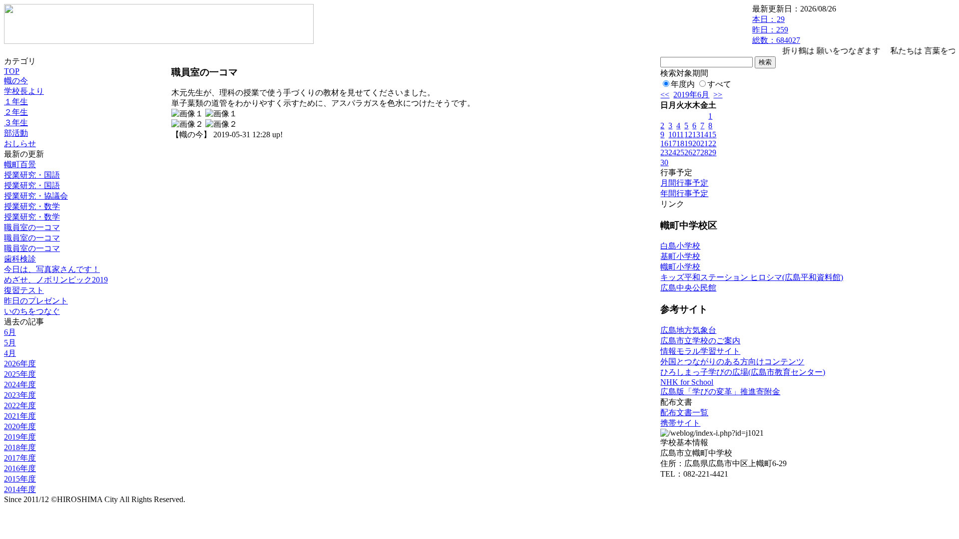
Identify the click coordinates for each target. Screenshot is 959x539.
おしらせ (20, 143)
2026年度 (20, 363)
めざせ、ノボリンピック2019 (56, 279)
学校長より (24, 91)
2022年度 (20, 405)
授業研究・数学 (32, 206)
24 (672, 152)
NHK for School (686, 382)
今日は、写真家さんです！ (52, 269)
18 (680, 143)
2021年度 (20, 416)
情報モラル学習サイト (700, 351)
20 (696, 143)
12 (688, 134)
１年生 (16, 101)
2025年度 (20, 374)
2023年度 (20, 395)
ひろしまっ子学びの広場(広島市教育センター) (742, 372)
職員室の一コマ (32, 227)
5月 (10, 342)
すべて (719, 84)
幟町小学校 (680, 267)
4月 (10, 353)
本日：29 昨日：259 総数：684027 (776, 29)
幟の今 (16, 80)
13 (696, 134)
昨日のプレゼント (36, 300)
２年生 (16, 112)
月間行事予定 (684, 183)
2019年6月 (691, 94)
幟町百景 (20, 164)
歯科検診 (20, 259)
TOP (11, 71)
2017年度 (20, 458)
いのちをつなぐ (32, 311)
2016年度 (20, 468)
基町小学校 (680, 256)
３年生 (16, 122)
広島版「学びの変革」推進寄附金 (720, 391)
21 (704, 143)
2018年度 (20, 447)
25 (680, 152)
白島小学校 (680, 246)
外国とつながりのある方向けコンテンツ (732, 361)
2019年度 (20, 437)
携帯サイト (680, 423)
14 (704, 134)
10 (672, 134)
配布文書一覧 (684, 412)
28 (704, 152)
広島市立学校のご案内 (700, 340)
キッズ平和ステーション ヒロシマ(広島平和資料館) (751, 277)
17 (672, 143)
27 (696, 152)
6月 (10, 332)
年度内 (683, 84)
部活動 (16, 133)
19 (688, 143)
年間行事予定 (684, 193)
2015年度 (20, 479)
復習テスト (24, 290)
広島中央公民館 (688, 287)
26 (688, 152)
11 (680, 134)
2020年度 (20, 426)
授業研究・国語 (32, 175)
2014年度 (20, 489)
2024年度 (20, 384)
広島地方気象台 (688, 330)
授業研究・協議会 (36, 196)
